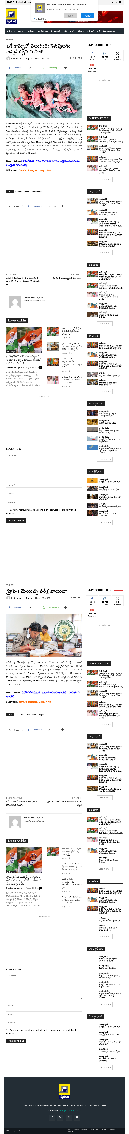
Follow (105, 53)
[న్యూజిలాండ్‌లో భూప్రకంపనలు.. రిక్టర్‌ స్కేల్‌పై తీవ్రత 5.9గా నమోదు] (92, 447)
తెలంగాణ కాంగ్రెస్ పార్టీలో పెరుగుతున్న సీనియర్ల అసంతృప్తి (71, 331)
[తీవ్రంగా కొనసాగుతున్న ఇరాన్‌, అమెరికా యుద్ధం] (92, 429)
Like (92, 53)
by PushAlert (41, 19)
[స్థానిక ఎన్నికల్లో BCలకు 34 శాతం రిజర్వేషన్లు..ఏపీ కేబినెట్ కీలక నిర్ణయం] (53, 346)
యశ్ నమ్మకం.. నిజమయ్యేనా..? (110, 506)
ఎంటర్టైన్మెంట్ (103, 479)
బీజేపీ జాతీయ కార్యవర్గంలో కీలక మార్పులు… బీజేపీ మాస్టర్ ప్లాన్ (110, 347)
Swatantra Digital (23, 59)
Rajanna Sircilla (22, 191)
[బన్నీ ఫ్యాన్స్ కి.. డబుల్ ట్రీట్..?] (92, 488)
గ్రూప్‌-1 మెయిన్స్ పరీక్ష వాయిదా (67, 278)
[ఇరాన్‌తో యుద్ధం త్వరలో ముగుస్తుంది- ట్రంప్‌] (92, 413)
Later (70, 15)
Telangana (37, 191)
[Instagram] (113, 2)
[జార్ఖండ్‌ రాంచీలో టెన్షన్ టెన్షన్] (92, 374)
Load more (104, 179)
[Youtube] (120, 2)
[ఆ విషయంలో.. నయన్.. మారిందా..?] (92, 513)
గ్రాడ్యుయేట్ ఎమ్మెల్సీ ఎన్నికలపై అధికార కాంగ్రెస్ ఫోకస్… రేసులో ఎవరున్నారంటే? (23, 360)
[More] (65, 68)
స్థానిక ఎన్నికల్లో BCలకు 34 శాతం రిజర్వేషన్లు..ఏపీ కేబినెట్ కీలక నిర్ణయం (72, 346)
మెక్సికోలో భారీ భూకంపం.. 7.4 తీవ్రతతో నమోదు (109, 440)
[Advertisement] (44, 240)
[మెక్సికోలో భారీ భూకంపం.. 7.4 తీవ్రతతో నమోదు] (92, 438)
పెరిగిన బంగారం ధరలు (107, 423)
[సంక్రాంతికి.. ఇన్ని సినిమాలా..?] (92, 480)
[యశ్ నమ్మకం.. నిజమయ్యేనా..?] (92, 505)
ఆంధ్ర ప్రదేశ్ (103, 146)
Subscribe (92, 64)
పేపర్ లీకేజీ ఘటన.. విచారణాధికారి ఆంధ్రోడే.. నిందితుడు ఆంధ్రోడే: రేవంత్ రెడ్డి (23, 281)
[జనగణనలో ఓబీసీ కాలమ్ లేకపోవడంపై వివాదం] (92, 212)
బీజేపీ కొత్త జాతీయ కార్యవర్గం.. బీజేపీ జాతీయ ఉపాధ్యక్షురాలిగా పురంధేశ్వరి (110, 235)
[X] (116, 2)
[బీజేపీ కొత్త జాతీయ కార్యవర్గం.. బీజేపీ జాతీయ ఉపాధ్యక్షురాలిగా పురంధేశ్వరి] (92, 232)
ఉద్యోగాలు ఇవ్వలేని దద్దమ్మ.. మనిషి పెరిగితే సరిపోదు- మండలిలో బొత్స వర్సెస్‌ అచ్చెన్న (110, 224)
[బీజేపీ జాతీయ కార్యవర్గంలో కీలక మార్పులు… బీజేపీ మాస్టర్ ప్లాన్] (53, 362)
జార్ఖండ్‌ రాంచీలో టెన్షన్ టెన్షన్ (110, 375)
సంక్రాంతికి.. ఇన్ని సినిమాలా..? (109, 482)
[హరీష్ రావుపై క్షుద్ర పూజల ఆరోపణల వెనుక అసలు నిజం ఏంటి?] (53, 380)
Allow (88, 15)
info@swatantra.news (70, 1110)
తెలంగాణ (9, 39)
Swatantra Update (15, 367)
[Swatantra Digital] (8, 58)
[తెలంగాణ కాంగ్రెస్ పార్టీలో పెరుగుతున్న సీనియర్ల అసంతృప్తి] (53, 331)
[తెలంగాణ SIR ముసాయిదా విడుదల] (92, 314)
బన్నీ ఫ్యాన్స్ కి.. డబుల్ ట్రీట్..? (109, 490)
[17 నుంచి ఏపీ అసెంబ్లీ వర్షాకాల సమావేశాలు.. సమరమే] (92, 243)
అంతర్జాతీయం (104, 411)
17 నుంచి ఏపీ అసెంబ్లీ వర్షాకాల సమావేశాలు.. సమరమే (110, 245)
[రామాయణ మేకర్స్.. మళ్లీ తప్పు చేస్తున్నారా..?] (92, 496)
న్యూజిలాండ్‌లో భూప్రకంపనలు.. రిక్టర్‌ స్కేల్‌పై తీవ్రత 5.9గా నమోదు (110, 451)
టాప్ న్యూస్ (11, 351)
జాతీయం (102, 157)
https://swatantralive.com (34, 301)
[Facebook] (109, 2)
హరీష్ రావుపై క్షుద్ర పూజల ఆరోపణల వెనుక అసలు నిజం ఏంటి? (72, 380)
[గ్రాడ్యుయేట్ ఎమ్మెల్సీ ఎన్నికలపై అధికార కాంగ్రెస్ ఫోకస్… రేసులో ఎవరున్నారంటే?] (24, 340)
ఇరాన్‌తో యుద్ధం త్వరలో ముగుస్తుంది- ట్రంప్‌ (108, 415)
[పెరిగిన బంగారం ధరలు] (92, 422)
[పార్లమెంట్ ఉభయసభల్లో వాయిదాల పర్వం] (92, 382)
